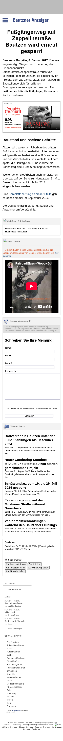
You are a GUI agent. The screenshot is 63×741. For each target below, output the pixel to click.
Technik (10, 696)
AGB (43, 722)
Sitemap (32, 724)
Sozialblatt (36, 729)
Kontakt (36, 722)
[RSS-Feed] (58, 724)
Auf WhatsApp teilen (38, 567)
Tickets (10, 700)
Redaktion (12, 722)
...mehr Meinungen (14, 629)
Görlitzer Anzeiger (9, 727)
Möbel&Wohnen (14, 677)
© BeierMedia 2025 (45, 724)
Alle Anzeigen (13, 642)
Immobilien (12, 671)
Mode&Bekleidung (15, 684)
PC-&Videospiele (15, 687)
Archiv (25, 724)
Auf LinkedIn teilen (15, 571)
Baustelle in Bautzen (15, 228)
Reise (9, 690)
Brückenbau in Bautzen (16, 231)
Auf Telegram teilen (15, 567)
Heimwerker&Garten (16, 668)
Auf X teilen (34, 564)
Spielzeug (11, 693)
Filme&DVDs (12, 661)
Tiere (9, 703)
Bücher (10, 655)
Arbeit (9, 648)
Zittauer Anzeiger (26, 727)
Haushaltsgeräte (14, 664)
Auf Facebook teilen (16, 564)
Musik (9, 680)
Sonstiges (11, 706)
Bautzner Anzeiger (42, 727)
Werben (21, 722)
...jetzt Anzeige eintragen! (17, 710)
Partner (29, 722)
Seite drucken (14, 560)
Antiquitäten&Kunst (15, 645)
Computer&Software (16, 658)
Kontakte (11, 674)
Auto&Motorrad (13, 652)
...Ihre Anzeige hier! (14, 589)
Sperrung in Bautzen (38, 228)
